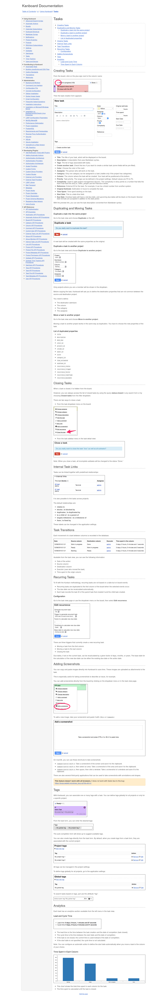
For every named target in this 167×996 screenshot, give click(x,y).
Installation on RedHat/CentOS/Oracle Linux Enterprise (36, 113)
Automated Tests (31, 66)
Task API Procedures (33, 270)
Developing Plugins (31, 150)
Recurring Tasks (63, 49)
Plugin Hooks (30, 190)
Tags (59, 56)
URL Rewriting (30, 147)
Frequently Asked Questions (35, 101)
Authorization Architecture (34, 163)
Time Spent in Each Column (71, 64)
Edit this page (83, 994)
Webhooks (29, 77)
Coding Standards (32, 72)
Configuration (66, 51)
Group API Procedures (33, 236)
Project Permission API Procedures (38, 255)
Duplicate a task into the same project (75, 30)
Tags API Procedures (33, 268)
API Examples (30, 212)
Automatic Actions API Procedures (37, 217)
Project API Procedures (34, 247)
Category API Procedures (34, 223)
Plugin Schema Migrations (35, 199)
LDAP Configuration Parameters (37, 118)
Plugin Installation (32, 126)
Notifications (30, 37)
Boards (28, 26)
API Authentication (32, 209)
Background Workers (33, 83)
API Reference (29, 207)
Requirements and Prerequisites (37, 131)
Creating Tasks (63, 25)
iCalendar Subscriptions (34, 29)
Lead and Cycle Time (69, 61)
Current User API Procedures (36, 231)
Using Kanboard (46, 11)
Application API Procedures (35, 214)
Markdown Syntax (32, 34)
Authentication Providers (34, 161)
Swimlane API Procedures (35, 265)
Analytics (60, 59)
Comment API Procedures (34, 228)
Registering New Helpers (34, 201)
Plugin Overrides (31, 193)
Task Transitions (63, 46)
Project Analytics (31, 40)
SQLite (28, 139)
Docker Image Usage (33, 96)
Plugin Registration (32, 196)
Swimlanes (29, 53)
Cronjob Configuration (33, 91)
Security (28, 137)
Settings (28, 48)
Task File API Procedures (34, 273)
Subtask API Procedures (34, 258)
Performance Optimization (34, 123)
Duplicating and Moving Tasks (68, 28)
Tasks (56, 11)
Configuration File (32, 88)
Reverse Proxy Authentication (36, 134)
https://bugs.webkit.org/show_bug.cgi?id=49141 (73, 783)
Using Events (30, 204)
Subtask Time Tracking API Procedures (35, 261)
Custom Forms (31, 169)
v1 (38, 11)
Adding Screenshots (65, 54)
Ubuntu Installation (32, 142)
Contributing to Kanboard (33, 64)
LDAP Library (30, 182)
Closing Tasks (62, 41)
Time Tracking (30, 59)
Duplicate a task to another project (74, 33)
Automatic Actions (32, 23)
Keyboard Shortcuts (32, 32)
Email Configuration (32, 99)
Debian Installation (32, 93)
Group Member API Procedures (36, 239)
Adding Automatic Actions (34, 155)
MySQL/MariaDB (31, 120)
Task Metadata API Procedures (36, 276)
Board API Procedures (33, 220)
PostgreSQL (30, 128)
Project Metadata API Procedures (37, 252)
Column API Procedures (34, 225)
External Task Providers (34, 180)
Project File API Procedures (35, 250)
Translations (30, 75)
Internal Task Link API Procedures (37, 242)
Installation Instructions (33, 104)
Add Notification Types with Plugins (38, 152)
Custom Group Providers (34, 171)
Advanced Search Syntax (34, 21)
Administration (29, 80)
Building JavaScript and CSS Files (37, 69)
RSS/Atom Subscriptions (34, 45)
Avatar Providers (31, 166)
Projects (28, 42)
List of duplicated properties (71, 38)
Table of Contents (29, 11)
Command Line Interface (34, 85)
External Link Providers (34, 177)
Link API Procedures (33, 244)
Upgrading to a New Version (35, 145)
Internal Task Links (64, 43)
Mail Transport (30, 185)
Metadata (29, 188)
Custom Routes (31, 174)
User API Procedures (33, 279)
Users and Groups (32, 61)
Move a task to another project (72, 35)
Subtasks (29, 51)
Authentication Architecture (35, 158)
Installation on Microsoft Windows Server (37, 108)
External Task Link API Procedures (37, 233)
